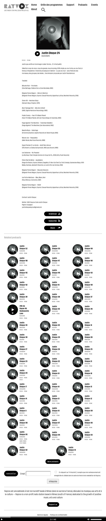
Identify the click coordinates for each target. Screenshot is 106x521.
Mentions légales (42, 515)
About (34, 9)
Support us (53, 504)
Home (34, 4)
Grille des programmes (52, 4)
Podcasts (82, 4)
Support (70, 4)
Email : (22, 473)
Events (94, 4)
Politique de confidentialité (58, 515)
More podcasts (53, 461)
